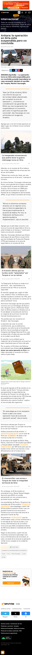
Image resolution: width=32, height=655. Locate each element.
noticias (3, 557)
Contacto (16, 626)
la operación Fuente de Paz (14, 432)
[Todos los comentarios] (2, 652)
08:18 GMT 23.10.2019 (7, 47)
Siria (8, 553)
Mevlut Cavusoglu (16, 553)
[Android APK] (6, 638)
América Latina (5, 608)
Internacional (5, 547)
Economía (27, 608)
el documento (16, 517)
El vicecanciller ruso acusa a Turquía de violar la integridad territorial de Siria (15, 480)
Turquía (3, 553)
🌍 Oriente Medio (14, 547)
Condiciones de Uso (16, 623)
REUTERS (4, 67)
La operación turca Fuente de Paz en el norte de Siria (14, 550)
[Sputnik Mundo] (5, 13)
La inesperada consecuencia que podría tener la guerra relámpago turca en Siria (14, 157)
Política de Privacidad (7, 628)
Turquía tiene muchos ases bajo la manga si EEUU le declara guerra (15, 382)
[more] (29, 163)
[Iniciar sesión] (22, 12)
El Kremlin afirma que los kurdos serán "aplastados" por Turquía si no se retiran (15, 272)
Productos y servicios (7, 626)
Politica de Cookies (19, 628)
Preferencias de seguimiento (9, 633)
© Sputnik (3, 384)
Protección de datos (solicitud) (9, 631)
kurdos (24, 553)
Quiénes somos (5, 623)
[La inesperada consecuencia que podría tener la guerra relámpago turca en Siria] (16, 142)
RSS (20, 631)
